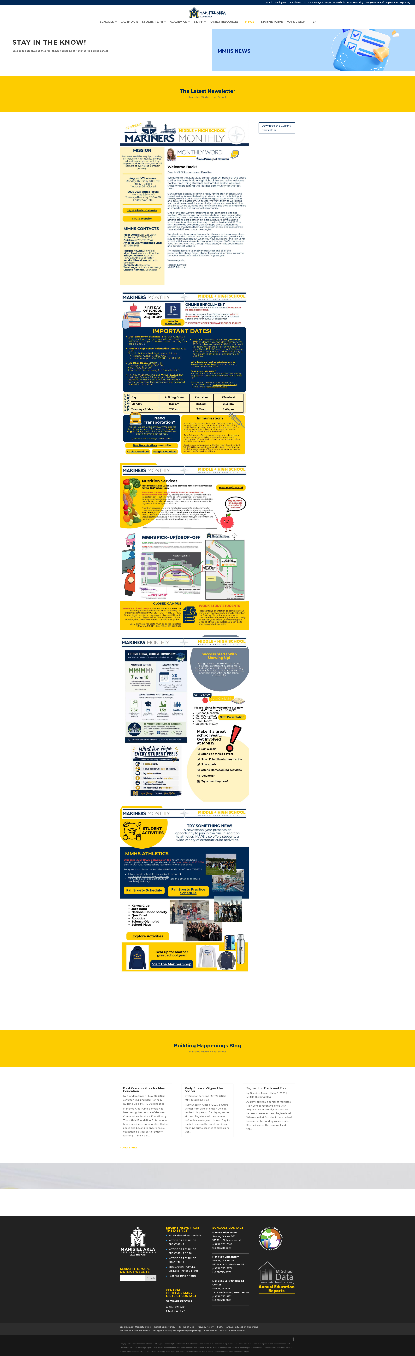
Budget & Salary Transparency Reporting (177, 1330)
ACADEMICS (178, 22)
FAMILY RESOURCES (224, 22)
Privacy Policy (206, 1327)
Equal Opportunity (164, 1327)
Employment (281, 2)
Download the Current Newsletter (276, 128)
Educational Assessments (135, 1330)
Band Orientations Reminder (185, 1235)
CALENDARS (129, 22)
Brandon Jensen (136, 1096)
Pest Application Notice (182, 1275)
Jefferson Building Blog (137, 1099)
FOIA (220, 1327)
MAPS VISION (295, 22)
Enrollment (296, 2)
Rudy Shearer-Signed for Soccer (204, 1089)
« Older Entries (128, 1147)
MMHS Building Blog (152, 1103)
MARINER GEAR (272, 22)
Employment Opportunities (135, 1327)
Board (269, 2)
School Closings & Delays (317, 2)
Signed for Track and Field (266, 1088)
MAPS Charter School (232, 1330)
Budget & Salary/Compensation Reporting (388, 2)
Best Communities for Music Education (145, 1089)
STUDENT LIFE (152, 22)
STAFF (198, 22)
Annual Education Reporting (348, 2)
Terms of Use (186, 1327)
